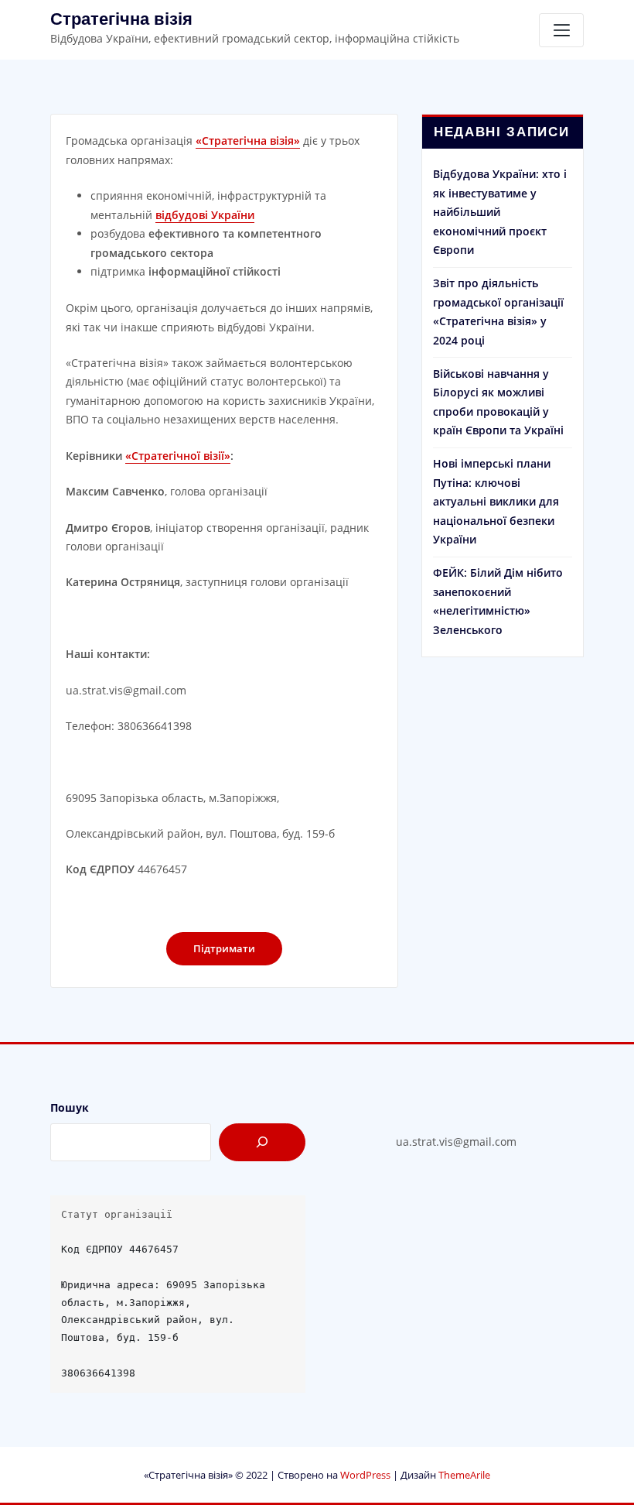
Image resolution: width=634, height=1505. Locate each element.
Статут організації (116, 1214)
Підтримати (224, 948)
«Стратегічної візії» (177, 455)
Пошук (69, 1107)
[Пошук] (262, 1142)
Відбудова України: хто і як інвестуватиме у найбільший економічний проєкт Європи (500, 211)
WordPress (365, 1475)
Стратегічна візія (121, 19)
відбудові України (204, 214)
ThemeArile (464, 1475)
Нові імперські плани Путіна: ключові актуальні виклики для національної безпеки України (496, 501)
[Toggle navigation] (561, 30)
